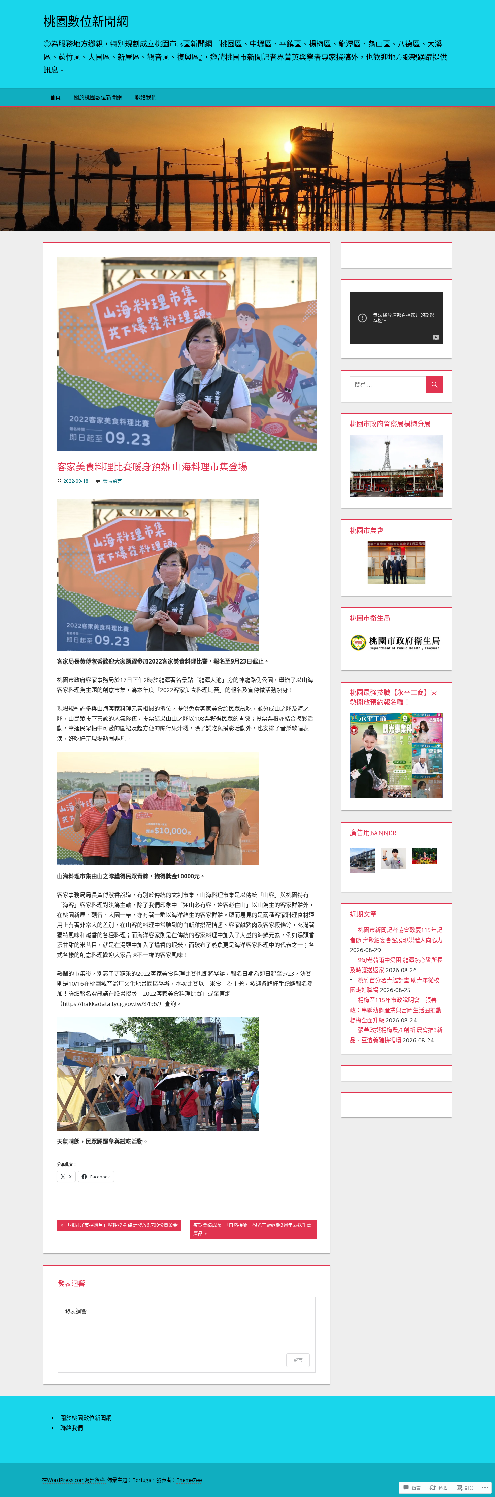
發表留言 (112, 481)
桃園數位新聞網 (85, 21)
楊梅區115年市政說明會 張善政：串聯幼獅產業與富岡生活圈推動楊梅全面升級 (395, 1010)
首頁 (55, 97)
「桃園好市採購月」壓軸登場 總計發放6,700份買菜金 (117, 1226)
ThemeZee (189, 1479)
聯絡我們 (146, 97)
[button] (365, 860)
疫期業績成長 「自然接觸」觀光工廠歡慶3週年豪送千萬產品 (250, 1228)
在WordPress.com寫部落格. (74, 1479)
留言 (298, 1360)
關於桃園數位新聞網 (98, 97)
